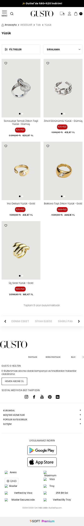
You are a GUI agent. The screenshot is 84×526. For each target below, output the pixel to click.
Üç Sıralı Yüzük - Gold (21, 283)
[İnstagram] (26, 397)
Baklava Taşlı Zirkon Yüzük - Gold (63, 203)
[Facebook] (34, 397)
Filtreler (15, 49)
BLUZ (73, 357)
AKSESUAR (26, 24)
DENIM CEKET (20, 321)
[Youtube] (42, 397)
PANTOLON (32, 357)
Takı (38, 24)
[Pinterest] (50, 397)
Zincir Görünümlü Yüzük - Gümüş (63, 121)
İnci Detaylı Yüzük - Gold (21, 203)
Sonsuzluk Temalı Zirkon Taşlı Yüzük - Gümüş (21, 122)
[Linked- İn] (58, 397)
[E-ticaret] (42, 521)
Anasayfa (11, 24)
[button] (20, 114)
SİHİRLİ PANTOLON (70, 321)
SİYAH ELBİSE (43, 321)
